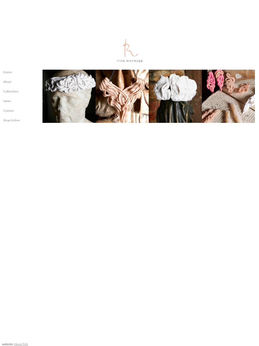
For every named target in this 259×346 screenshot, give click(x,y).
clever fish (21, 344)
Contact (8, 110)
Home (7, 72)
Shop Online (11, 120)
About (7, 82)
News (7, 101)
